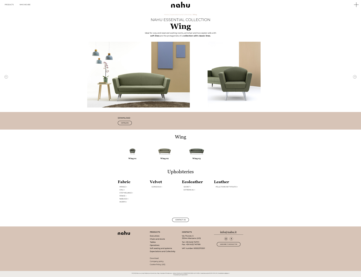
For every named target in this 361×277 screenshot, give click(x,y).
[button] (6, 77)
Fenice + (122, 196)
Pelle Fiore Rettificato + (227, 187)
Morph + (123, 202)
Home (166, 15)
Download (154, 258)
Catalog (125, 123)
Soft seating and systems (161, 248)
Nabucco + (124, 199)
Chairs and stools (157, 239)
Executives (154, 236)
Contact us (180, 220)
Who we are (25, 4)
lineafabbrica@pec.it (223, 273)
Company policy (157, 261)
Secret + (187, 187)
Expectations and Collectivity (181, 15)
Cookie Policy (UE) (157, 264)
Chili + (122, 190)
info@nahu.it (228, 232)
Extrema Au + (189, 190)
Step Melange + (126, 193)
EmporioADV (184, 274)
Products (9, 4)
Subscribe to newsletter (228, 244)
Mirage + (123, 187)
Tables (153, 242)
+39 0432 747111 (192, 242)
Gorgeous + (157, 187)
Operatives (154, 245)
